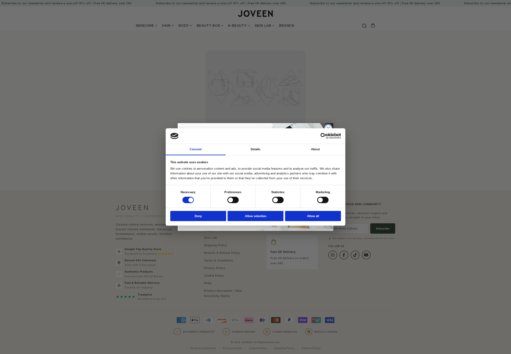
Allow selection (255, 216)
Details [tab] (255, 149)
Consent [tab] (196, 149)
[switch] (233, 200)
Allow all (313, 216)
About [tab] (315, 149)
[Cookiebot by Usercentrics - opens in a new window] (323, 136)
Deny (198, 216)
